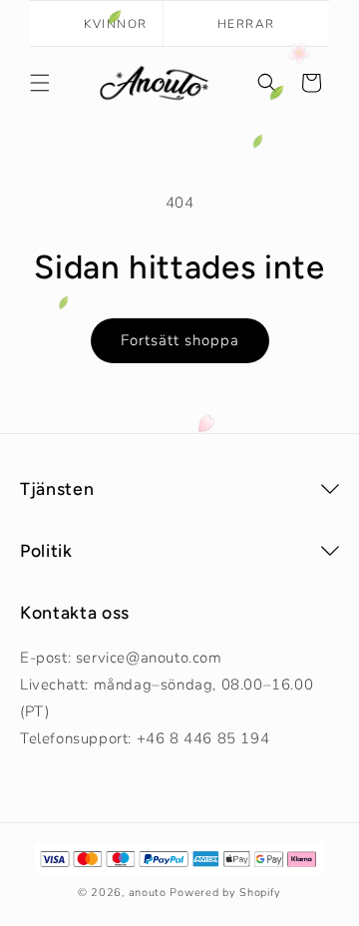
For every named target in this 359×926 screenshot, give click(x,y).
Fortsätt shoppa (180, 340)
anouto (148, 892)
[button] (40, 83)
